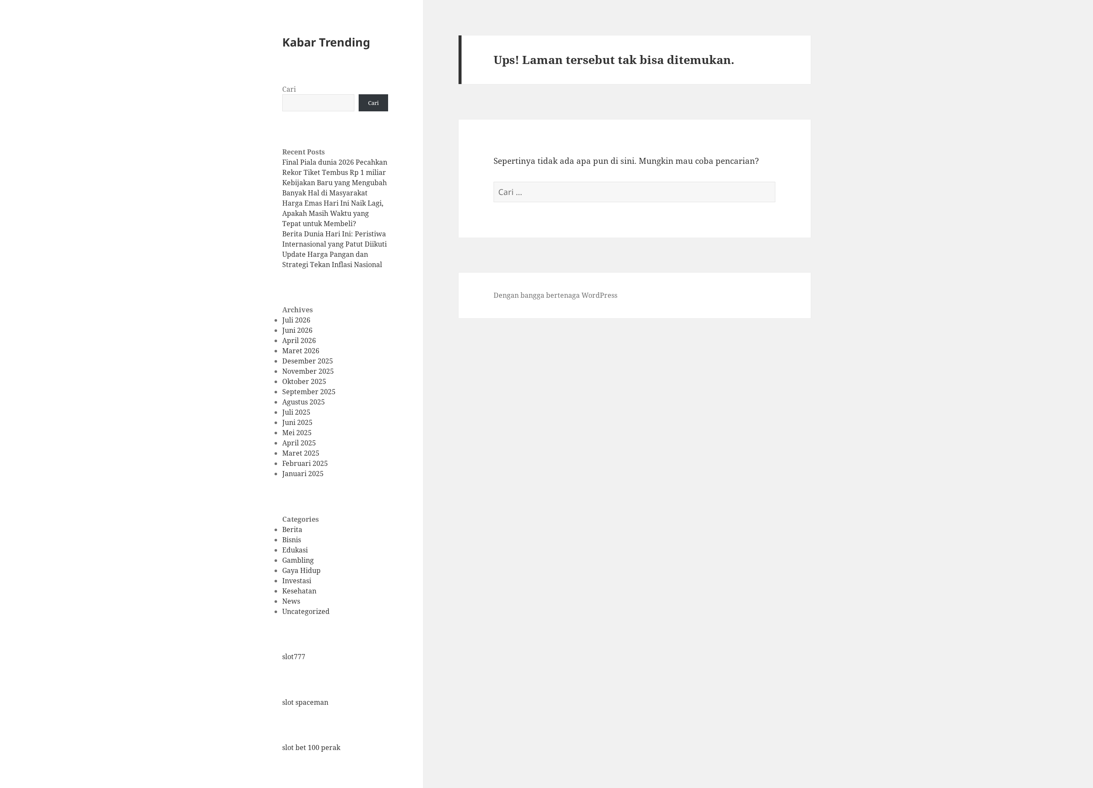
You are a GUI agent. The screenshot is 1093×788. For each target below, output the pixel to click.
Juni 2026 (297, 330)
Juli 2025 (296, 412)
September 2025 (309, 391)
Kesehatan (299, 591)
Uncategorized (306, 611)
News (291, 601)
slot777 (293, 656)
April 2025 (299, 443)
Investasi (296, 580)
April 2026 (299, 340)
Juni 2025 (297, 422)
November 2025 (308, 371)
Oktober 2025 (304, 381)
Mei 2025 (297, 432)
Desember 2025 (307, 361)
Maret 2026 (300, 350)
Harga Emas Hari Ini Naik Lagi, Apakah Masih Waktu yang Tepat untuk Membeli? (332, 213)
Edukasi (295, 550)
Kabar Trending (326, 42)
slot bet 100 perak (311, 747)
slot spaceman (305, 702)
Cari (289, 89)
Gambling (298, 560)
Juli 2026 (296, 320)
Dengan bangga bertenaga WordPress (555, 295)
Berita (292, 529)
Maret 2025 (300, 453)
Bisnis (291, 539)
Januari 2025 (303, 473)
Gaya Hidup (301, 570)
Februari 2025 (305, 463)
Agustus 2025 (303, 402)
